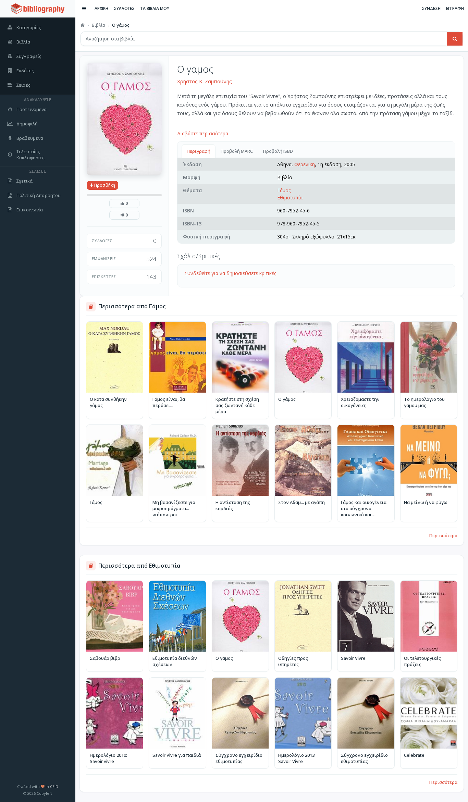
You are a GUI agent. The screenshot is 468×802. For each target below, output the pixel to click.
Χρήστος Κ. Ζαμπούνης (204, 81)
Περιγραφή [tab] (198, 151)
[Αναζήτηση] (455, 39)
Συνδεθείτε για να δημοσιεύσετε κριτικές (230, 273)
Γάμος (284, 190)
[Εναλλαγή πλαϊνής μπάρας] (84, 8)
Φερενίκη (304, 164)
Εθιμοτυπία (290, 197)
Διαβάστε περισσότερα (202, 133)
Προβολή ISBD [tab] (278, 151)
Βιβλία (98, 25)
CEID (54, 786)
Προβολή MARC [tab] (237, 151)
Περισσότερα (443, 535)
